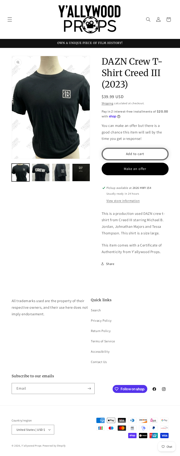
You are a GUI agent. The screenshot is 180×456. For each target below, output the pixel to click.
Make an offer (135, 168)
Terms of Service (103, 341)
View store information (123, 201)
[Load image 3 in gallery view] (61, 173)
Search (96, 310)
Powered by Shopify (54, 445)
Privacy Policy (101, 320)
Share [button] (110, 264)
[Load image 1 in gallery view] (21, 173)
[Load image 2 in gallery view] (41, 173)
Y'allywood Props (32, 445)
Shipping (107, 103)
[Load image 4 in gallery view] (81, 173)
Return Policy (101, 331)
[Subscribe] (89, 388)
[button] (10, 20)
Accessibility (100, 351)
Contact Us (99, 362)
